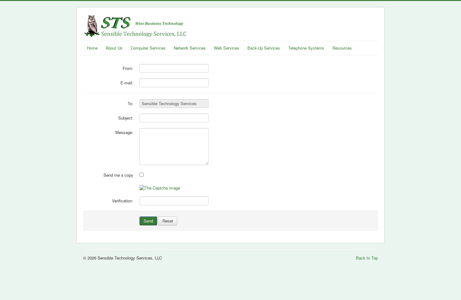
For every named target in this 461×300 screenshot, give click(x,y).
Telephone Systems (306, 48)
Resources (342, 48)
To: (130, 103)
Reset (167, 221)
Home (92, 48)
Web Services (226, 48)
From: (128, 68)
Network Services (190, 48)
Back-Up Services (263, 48)
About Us (114, 48)
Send (148, 221)
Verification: (122, 201)
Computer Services (148, 48)
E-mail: (126, 83)
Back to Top (367, 258)
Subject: (125, 118)
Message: (124, 132)
